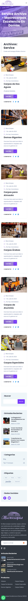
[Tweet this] (15, 102)
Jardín (8, 481)
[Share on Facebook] (13, 102)
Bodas (6, 477)
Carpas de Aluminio (7, 584)
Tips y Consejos (8, 463)
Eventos (12, 477)
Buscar (7, 396)
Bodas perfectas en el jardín (16, 559)
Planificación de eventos (15, 571)
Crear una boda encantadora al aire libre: (16, 429)
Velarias (3, 581)
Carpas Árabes (12, 250)
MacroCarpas (10, 75)
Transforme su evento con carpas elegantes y (18, 440)
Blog (4, 459)
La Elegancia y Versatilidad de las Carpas (18, 419)
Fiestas (19, 477)
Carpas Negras (19, 581)
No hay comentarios (12, 81)
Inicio (14, 30)
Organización (17, 481)
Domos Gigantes (13, 137)
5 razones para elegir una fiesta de (15, 565)
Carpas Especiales (14, 362)
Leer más (8, 96)
